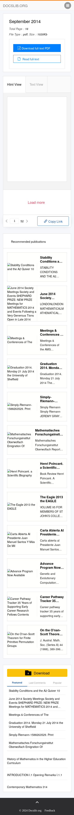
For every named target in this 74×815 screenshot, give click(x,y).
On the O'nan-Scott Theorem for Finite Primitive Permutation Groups (51, 632)
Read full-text (30, 59)
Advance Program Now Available (50, 566)
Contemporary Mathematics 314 (27, 787)
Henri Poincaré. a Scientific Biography (51, 466)
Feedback (50, 810)
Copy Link (55, 221)
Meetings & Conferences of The (51, 332)
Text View (36, 84)
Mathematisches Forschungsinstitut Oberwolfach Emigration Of (49, 432)
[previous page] (6, 221)
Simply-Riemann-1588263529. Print (49, 399)
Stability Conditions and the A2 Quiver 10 (51, 259)
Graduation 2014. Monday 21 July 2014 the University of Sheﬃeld (50, 366)
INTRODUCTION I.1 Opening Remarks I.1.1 (34, 775)
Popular (57, 682)
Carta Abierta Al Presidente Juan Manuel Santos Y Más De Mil (52, 532)
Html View (14, 84)
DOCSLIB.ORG (15, 5)
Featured (17, 682)
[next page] (27, 221)
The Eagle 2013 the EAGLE (51, 499)
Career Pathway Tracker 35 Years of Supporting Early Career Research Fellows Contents (52, 599)
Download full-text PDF (36, 48)
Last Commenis (37, 682)
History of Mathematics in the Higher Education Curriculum (36, 761)
